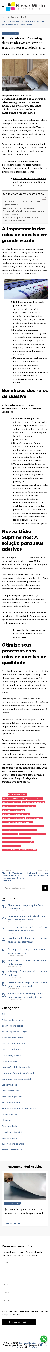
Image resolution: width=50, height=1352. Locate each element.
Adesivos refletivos (11, 1049)
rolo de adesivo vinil (12, 1132)
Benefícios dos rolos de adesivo (19, 208)
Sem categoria (9, 1137)
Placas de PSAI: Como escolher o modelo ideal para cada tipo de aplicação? (29, 182)
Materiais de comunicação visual (19, 1108)
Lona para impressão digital (16, 1079)
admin (6, 54)
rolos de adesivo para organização (18, 842)
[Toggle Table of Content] (43, 198)
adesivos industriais (12, 802)
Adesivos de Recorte (12, 1020)
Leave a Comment (38, 54)
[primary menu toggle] (3, 7)
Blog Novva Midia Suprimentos (31, 1343)
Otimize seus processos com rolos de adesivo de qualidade (22, 219)
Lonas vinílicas (9, 1084)
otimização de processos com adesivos (19, 830)
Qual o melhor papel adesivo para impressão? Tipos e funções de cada (24, 1211)
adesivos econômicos (17, 794)
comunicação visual (12, 1055)
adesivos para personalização (16, 814)
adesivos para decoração (14, 1031)
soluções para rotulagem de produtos (19, 850)
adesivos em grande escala (14, 798)
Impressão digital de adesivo (16, 1067)
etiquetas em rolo (34, 818)
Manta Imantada (11, 1090)
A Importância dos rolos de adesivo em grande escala (23, 203)
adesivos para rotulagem (14, 818)
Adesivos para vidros (12, 1037)
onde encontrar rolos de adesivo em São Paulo (23, 826)
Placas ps (7, 1120)
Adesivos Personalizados (14, 1043)
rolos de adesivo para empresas (16, 838)
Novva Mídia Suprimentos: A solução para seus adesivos (24, 212)
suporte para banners (13, 1143)
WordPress (33, 1347)
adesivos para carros (12, 1025)
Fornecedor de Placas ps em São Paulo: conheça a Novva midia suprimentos (29, 633)
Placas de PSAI (9, 1114)
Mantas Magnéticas (12, 1096)
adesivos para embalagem (34, 802)
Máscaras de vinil (11, 1102)
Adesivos (6, 1014)
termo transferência (12, 1149)
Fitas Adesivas (9, 1061)
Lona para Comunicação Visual (18, 1073)
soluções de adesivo (11, 846)
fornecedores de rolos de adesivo (17, 822)
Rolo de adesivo (10, 33)
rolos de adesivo (10, 834)
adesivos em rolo (35, 798)
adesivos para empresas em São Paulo (19, 806)
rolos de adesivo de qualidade (32, 834)
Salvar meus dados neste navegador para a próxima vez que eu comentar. (25, 1313)
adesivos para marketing (13, 810)
